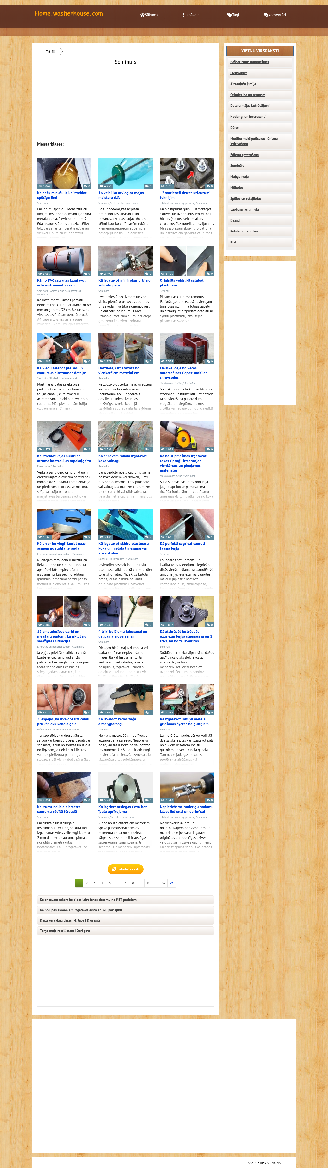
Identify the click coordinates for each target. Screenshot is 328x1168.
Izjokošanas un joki (244, 209)
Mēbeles (236, 187)
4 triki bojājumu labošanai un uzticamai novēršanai (122, 634)
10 (148, 883)
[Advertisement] (126, 100)
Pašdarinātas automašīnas (51, 729)
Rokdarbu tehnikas (244, 231)
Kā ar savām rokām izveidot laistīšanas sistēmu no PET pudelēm (88, 900)
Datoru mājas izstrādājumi (250, 105)
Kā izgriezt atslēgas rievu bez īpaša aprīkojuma (122, 809)
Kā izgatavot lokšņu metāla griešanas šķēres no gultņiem (184, 721)
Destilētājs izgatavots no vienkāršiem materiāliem (119, 370)
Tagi (235, 15)
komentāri (277, 15)
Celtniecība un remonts (124, 203)
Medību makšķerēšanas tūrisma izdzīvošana (254, 141)
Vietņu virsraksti (260, 51)
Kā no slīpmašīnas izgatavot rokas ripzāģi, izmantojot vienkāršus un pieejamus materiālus (183, 463)
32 (164, 883)
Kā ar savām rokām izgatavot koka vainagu (122, 458)
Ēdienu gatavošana (244, 155)
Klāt (233, 242)
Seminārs (42, 203)
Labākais (191, 15)
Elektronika (43, 466)
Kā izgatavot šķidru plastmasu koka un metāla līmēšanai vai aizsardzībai (123, 548)
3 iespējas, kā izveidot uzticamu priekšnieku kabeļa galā (63, 721)
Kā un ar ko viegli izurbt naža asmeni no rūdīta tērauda (61, 546)
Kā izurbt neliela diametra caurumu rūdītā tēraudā (58, 809)
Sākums (151, 15)
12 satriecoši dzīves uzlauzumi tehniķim (185, 195)
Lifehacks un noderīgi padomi (177, 203)
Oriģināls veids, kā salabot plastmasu (182, 282)
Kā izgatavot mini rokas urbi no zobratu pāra (124, 282)
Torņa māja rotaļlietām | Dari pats (65, 931)
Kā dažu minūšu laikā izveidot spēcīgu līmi (62, 195)
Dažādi (235, 220)
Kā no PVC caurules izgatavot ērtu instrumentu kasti (61, 282)
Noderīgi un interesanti (63, 378)
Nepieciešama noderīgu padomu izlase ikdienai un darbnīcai (186, 809)
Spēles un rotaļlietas (245, 198)
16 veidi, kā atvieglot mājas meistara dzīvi (121, 195)
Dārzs (234, 127)
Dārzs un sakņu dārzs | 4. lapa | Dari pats (70, 920)
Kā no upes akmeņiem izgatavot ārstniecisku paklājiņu (81, 910)
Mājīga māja (239, 177)
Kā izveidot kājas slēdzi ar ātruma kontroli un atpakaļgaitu (64, 458)
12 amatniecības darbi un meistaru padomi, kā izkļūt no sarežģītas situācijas (61, 636)
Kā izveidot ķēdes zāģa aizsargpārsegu (117, 721)
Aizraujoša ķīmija (243, 84)
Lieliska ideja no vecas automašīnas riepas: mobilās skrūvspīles (183, 373)
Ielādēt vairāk (128, 869)
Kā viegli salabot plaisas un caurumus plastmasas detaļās (61, 370)
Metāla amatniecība (171, 383)
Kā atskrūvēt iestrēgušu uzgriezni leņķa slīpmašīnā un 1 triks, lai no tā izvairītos (186, 636)
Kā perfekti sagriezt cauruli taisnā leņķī (182, 546)
